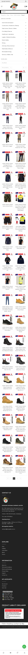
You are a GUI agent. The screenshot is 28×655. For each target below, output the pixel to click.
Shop (8, 15)
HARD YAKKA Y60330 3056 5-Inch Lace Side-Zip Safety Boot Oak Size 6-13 (7, 470)
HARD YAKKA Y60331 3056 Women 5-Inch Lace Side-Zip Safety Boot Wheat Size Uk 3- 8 (20, 470)
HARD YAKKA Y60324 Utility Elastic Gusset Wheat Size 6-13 (7, 428)
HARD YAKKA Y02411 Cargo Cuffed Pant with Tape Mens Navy (7, 127)
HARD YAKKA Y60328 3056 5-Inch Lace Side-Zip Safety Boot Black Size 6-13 (7, 449)
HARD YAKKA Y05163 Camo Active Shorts (7, 205)
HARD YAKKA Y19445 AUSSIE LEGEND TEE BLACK (7, 288)
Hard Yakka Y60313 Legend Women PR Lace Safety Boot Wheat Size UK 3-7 (7, 408)
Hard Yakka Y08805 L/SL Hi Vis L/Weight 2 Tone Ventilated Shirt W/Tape (20, 229)
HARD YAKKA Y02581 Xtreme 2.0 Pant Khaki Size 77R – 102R (20, 146)
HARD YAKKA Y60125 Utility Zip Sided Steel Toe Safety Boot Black (7, 349)
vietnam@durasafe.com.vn (8, 529)
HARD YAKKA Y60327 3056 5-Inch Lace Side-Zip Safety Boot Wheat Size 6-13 (20, 429)
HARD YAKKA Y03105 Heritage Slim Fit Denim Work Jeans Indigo (7, 166)
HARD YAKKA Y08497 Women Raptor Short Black (7, 228)
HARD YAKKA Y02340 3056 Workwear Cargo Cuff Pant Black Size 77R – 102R (20, 85)
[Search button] (25, 11)
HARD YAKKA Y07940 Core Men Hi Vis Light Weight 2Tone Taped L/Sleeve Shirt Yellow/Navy (20, 207)
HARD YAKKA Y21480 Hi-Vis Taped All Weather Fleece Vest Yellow (20, 288)
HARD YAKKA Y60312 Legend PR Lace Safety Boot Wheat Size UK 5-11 (20, 388)
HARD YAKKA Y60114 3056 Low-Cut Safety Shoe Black (7, 329)
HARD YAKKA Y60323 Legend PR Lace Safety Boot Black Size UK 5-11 (20, 408)
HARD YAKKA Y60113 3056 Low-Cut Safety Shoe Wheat (20, 308)
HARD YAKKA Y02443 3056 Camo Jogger (7, 145)
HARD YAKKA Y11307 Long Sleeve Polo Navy (7, 248)
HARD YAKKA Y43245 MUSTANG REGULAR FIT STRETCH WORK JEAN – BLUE (7, 309)
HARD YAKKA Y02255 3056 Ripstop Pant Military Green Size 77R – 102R (7, 85)
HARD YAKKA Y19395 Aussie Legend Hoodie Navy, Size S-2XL (20, 268)
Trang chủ (3, 15)
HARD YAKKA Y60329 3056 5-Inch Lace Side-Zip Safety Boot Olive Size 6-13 (20, 449)
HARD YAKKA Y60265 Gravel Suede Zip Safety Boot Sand (7, 387)
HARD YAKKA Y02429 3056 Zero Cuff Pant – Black (20, 127)
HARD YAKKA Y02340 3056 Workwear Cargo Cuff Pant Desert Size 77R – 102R (7, 106)
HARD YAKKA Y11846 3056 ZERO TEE (20, 247)
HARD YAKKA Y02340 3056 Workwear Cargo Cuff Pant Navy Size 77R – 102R (20, 106)
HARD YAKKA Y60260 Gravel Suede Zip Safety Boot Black (20, 368)
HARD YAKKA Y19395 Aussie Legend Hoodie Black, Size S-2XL (7, 268)
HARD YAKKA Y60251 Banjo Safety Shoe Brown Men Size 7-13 (20, 349)
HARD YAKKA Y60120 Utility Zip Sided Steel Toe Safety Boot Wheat (20, 329)
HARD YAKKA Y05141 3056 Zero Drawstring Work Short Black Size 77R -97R (20, 186)
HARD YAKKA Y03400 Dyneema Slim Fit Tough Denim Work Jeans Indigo (20, 166)
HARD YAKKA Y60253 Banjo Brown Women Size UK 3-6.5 (7, 368)
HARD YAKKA (17, 15)
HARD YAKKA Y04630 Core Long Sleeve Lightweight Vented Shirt (7, 186)
